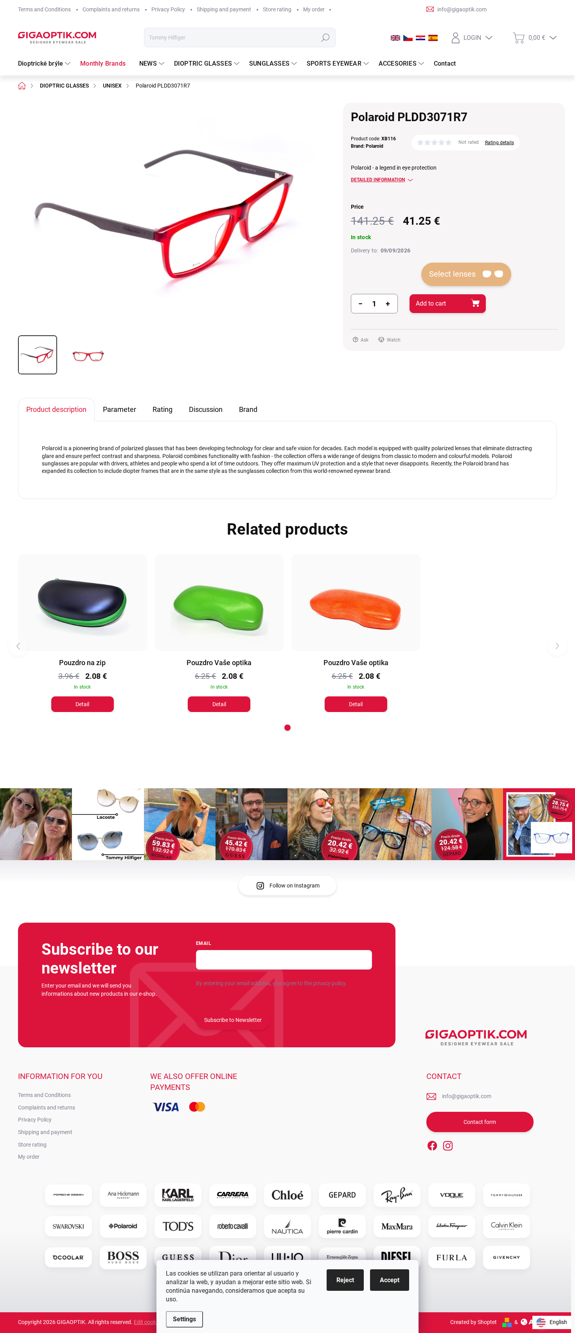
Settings (184, 1319)
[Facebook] (432, 1144)
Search (325, 37)
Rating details (499, 142)
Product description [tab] (56, 409)
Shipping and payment (224, 9)
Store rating (277, 9)
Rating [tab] (162, 409)
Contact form (480, 1122)
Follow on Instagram (295, 885)
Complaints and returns (111, 9)
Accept (389, 1280)
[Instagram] (448, 1144)
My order (314, 9)
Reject (345, 1280)
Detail (82, 704)
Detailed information (378, 180)
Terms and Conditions (44, 9)
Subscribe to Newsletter (233, 1020)
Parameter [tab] (119, 409)
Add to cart (431, 303)
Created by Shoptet (473, 1322)
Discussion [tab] (206, 409)
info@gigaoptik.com (466, 1096)
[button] (287, 727)
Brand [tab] (248, 409)
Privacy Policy (168, 9)
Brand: (367, 146)
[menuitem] (45, 63)
